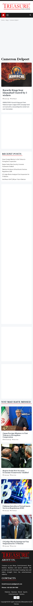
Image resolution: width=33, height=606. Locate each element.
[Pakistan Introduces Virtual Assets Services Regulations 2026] (16, 491)
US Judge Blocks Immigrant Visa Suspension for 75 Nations (16, 542)
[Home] (3, 15)
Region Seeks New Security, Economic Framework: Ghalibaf (13, 165)
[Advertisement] (16, 40)
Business (14, 592)
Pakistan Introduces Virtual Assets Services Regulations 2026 (16, 507)
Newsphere (25, 602)
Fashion (22, 594)
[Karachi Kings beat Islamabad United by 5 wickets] (16, 75)
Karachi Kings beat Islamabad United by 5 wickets (15, 93)
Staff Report (14, 99)
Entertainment (13, 594)
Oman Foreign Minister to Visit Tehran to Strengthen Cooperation (13, 160)
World (20, 592)
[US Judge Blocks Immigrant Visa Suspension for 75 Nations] (16, 527)
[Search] (30, 15)
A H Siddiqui (14, 510)
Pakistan (7, 592)
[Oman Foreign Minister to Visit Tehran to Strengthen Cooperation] (16, 418)
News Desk (15, 439)
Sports (25, 592)
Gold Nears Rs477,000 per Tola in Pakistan (14, 179)
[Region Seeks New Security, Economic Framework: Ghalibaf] (16, 456)
